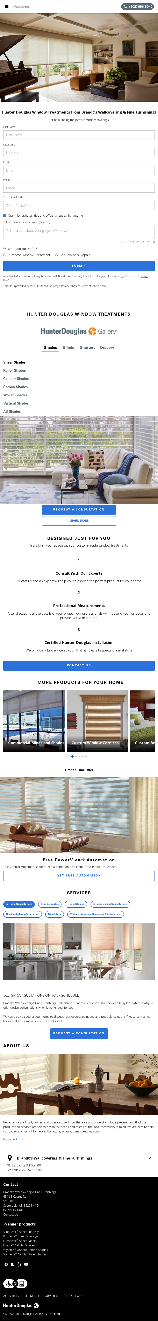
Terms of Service (90, 286)
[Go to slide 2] (76, 756)
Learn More (79, 521)
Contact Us (79, 665)
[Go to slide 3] (79, 756)
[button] (6, 6)
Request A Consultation (79, 509)
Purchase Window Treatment (29, 255)
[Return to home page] (25, 6)
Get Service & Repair (74, 255)
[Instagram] (13, 1264)
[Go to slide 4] (83, 756)
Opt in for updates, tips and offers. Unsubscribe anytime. (46, 215)
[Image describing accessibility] (15, 1284)
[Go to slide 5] (86, 756)
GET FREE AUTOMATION (79, 875)
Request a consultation (79, 1033)
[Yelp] (19, 1264)
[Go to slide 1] (72, 756)
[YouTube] (26, 1264)
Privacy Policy (68, 286)
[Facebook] (6, 1264)
